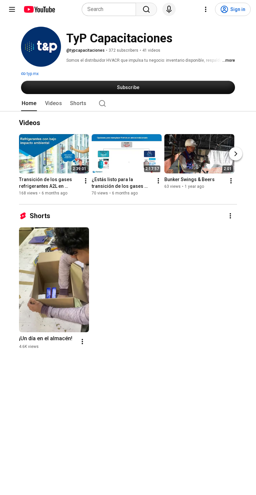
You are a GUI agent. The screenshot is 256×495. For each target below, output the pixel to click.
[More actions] (85, 180)
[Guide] (12, 9)
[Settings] (206, 9)
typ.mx (32, 73)
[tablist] (128, 103)
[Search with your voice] (169, 9)
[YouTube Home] (39, 9)
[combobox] (110, 9)
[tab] (29, 103)
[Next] (235, 153)
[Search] (146, 9)
